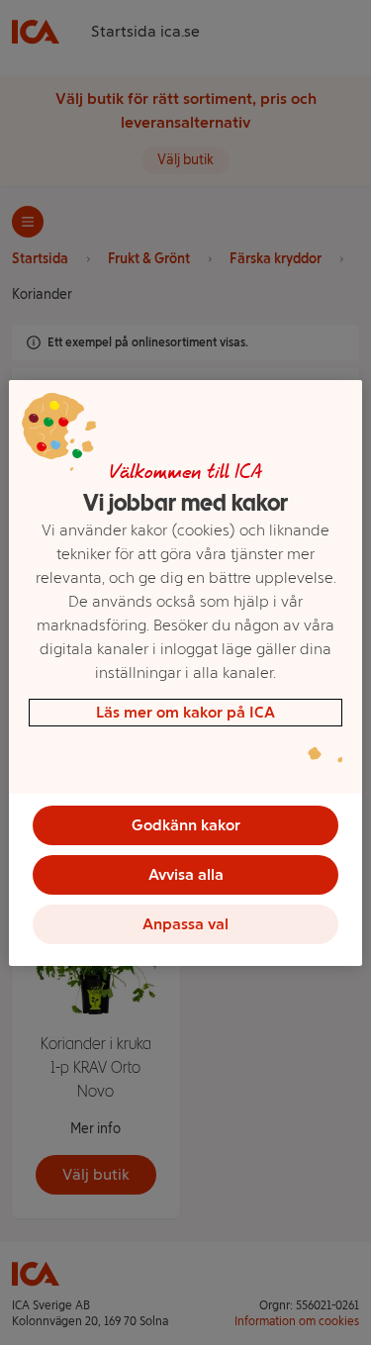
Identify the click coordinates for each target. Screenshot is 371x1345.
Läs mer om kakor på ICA (185, 712)
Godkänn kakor (186, 825)
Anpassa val (185, 923)
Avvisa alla (186, 874)
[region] (185, 673)
